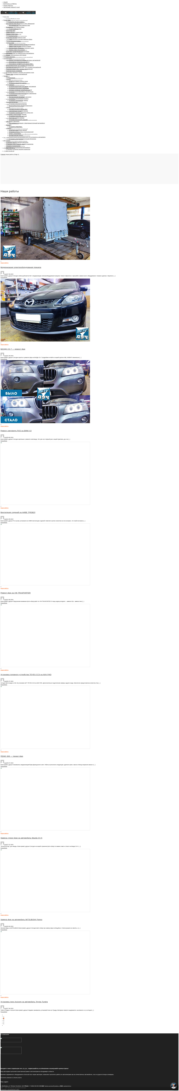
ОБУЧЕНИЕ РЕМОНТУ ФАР (11, 7)
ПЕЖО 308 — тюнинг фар (12, 756)
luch (5, 274)
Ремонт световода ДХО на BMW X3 (16, 431)
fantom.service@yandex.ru (52, 1086)
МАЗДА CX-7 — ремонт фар (13, 349)
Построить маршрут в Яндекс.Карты (11, 1077)
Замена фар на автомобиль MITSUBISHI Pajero (21, 920)
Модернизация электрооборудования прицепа (21, 267)
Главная (3, 154)
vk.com (25, 1068)
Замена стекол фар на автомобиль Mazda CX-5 (21, 838)
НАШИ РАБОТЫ (8, 5)
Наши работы (4, 263)
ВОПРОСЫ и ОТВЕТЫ (10, 4)
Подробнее (4, 277)
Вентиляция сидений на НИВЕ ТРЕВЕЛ (18, 512)
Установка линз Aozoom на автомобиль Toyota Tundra (24, 1002)
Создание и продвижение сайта (10, 1089)
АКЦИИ (5, 2)
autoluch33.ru (67, 1086)
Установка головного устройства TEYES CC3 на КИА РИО (26, 675)
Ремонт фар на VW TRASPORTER (16, 593)
